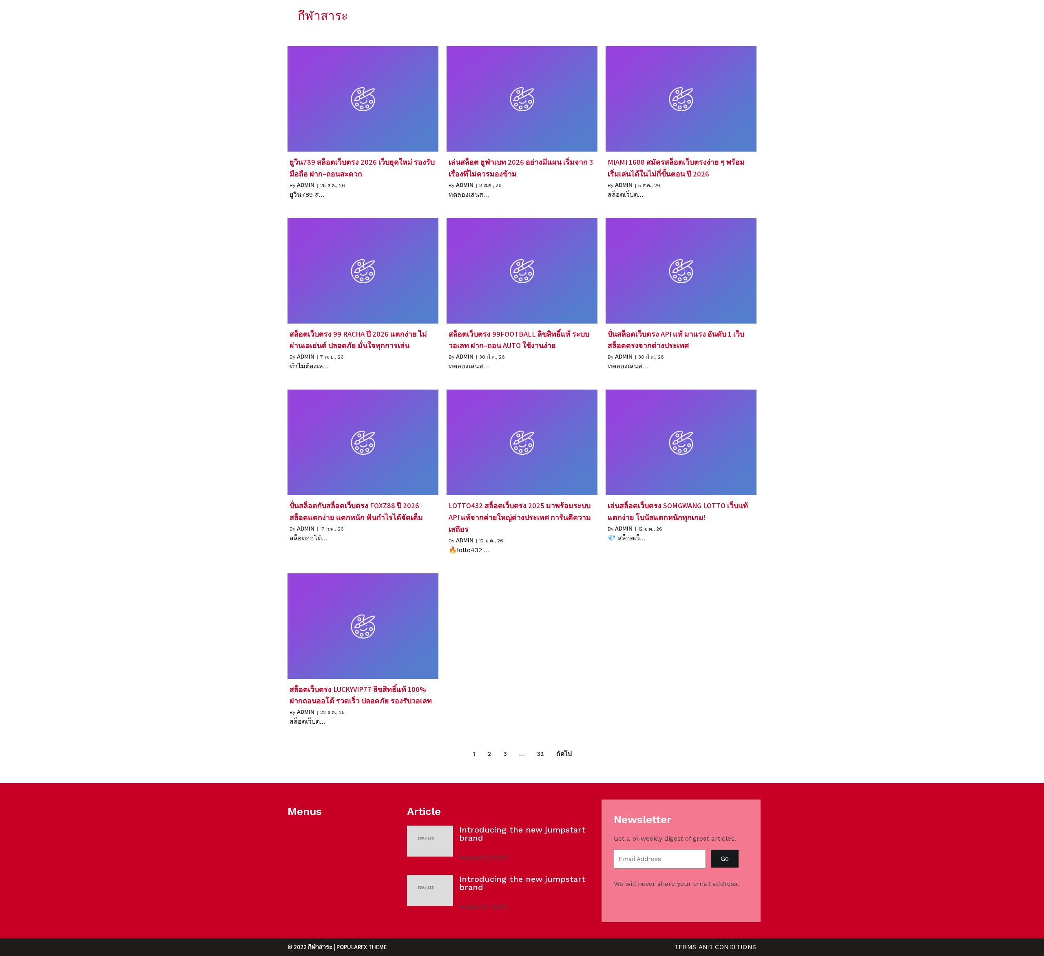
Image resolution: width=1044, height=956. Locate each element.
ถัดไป (564, 753)
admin (305, 185)
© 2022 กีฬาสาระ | (312, 947)
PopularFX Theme (361, 947)
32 (540, 753)
